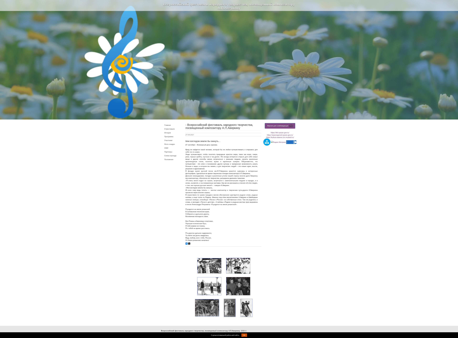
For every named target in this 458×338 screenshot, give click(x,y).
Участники (168, 140)
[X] (189, 243)
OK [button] (244, 335)
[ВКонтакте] (186, 243)
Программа (168, 136)
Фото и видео (169, 144)
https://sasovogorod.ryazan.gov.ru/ (280, 135)
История (167, 132)
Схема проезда (170, 155)
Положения (168, 159)
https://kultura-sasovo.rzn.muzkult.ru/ (280, 137)
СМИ (166, 148)
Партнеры (168, 152)
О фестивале (169, 129)
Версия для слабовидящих (278, 125)
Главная (167, 125)
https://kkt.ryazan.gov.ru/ (280, 132)
